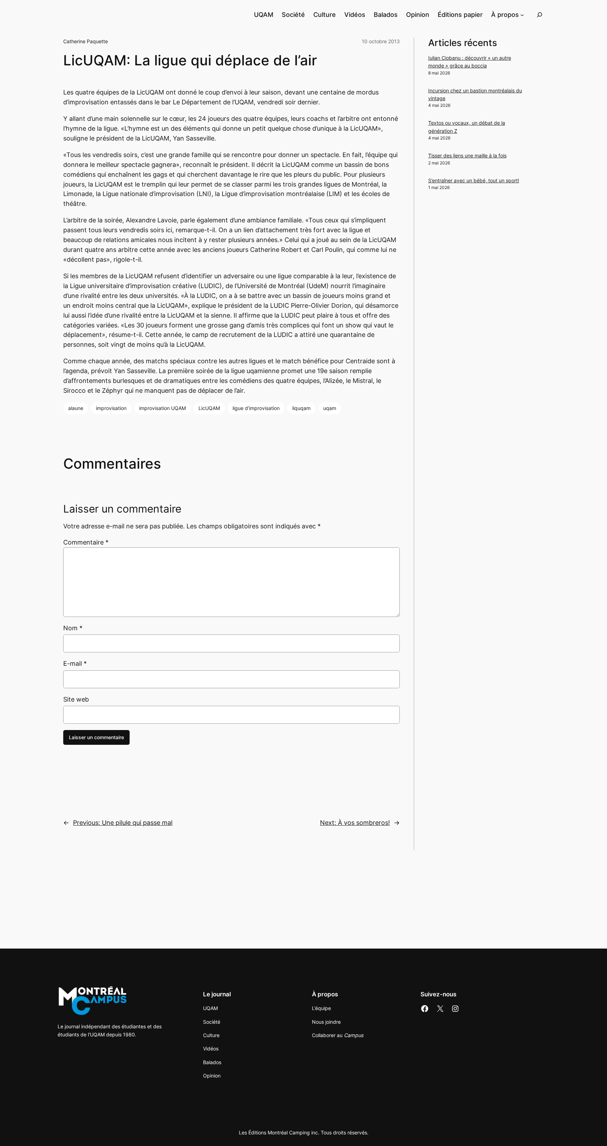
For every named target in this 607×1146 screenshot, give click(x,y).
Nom (73, 628)
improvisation (111, 408)
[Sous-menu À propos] (522, 15)
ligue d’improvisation (256, 408)
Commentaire (86, 542)
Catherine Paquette (85, 41)
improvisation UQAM (162, 408)
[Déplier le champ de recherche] (539, 14)
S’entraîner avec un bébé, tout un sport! (473, 180)
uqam (329, 408)
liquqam (301, 408)
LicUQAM (209, 408)
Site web (76, 699)
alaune (75, 408)
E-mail (75, 663)
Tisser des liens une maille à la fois (467, 155)
